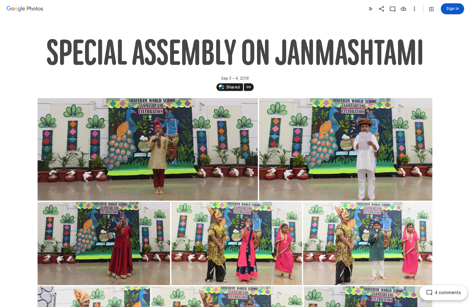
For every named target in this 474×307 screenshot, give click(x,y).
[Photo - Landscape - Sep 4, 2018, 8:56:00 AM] (345, 149)
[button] (431, 9)
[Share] (381, 8)
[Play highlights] (370, 8)
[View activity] (392, 8)
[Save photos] (403, 8)
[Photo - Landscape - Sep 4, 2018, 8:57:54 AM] (236, 243)
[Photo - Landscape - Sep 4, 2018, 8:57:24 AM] (104, 243)
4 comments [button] (448, 292)
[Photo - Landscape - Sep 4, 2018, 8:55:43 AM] (148, 149)
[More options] (414, 8)
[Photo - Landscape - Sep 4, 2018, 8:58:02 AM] (367, 243)
